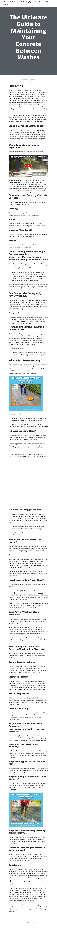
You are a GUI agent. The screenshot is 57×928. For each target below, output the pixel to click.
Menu (5, 4)
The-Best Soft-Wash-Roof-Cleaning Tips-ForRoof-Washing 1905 (26, 2)
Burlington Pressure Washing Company (27, 336)
